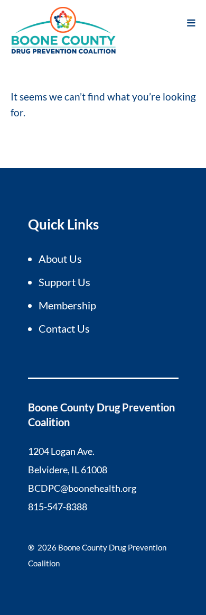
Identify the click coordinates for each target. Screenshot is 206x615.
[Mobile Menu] (191, 23)
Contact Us (64, 328)
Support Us (64, 282)
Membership (67, 305)
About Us (60, 258)
